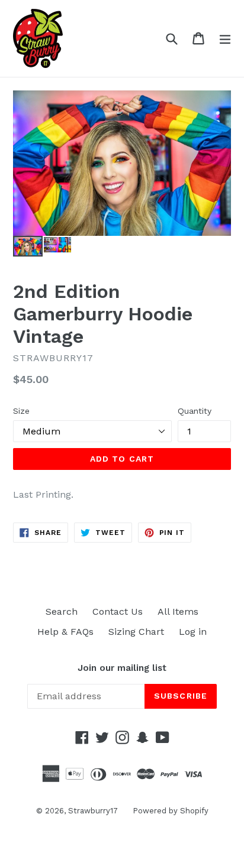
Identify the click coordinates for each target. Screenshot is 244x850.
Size (21, 411)
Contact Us (117, 611)
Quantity (194, 411)
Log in (193, 631)
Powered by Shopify (170, 810)
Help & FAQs (65, 631)
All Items (178, 611)
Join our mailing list (122, 668)
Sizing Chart (136, 631)
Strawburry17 (93, 810)
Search (62, 611)
